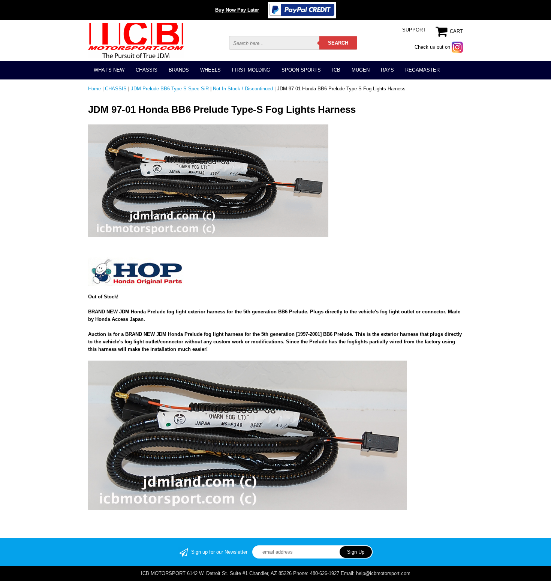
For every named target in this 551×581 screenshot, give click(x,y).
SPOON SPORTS (301, 70)
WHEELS (210, 70)
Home (94, 88)
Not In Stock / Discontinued (243, 88)
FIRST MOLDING (251, 70)
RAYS (387, 70)
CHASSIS (146, 70)
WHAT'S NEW (109, 70)
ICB (336, 70)
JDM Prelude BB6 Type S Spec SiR (170, 88)
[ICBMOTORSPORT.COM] (136, 40)
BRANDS (179, 70)
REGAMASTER (422, 70)
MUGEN (361, 70)
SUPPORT (414, 30)
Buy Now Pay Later (237, 10)
